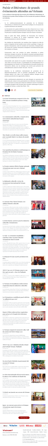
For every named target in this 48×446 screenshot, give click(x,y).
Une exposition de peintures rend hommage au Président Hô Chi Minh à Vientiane (16, 151)
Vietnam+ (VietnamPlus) (12, 1)
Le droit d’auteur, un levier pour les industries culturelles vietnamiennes (16, 221)
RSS (42, 430)
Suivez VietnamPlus (32, 90)
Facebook (6, 90)
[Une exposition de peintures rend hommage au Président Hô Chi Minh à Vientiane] (38, 153)
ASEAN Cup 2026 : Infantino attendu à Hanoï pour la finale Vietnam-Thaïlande (15, 346)
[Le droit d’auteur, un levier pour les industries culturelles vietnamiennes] (38, 224)
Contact (45, 431)
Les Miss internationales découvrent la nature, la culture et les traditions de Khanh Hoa (16, 375)
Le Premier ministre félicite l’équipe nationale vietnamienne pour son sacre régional (16, 167)
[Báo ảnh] (32, 425)
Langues (24, 431)
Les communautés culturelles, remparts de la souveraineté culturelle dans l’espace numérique (16, 118)
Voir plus (7, 95)
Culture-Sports (6, 4)
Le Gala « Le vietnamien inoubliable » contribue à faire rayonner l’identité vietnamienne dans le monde (13, 237)
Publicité (40, 431)
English (28, 1)
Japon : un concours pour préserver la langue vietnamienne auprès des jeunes (15, 406)
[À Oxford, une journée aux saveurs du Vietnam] (38, 396)
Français (31, 1)
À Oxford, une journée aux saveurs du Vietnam (16, 392)
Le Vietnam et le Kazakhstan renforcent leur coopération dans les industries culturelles (15, 284)
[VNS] (7, 425)
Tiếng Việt (24, 1)
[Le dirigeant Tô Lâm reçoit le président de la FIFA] (38, 260)
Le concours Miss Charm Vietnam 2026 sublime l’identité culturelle (14, 202)
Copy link (15, 90)
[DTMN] (23, 425)
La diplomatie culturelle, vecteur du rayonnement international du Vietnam (14, 182)
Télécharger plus (24, 417)
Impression (12, 90)
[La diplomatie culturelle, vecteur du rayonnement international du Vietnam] (38, 184)
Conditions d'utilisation (36, 430)
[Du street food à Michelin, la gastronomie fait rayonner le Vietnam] (38, 364)
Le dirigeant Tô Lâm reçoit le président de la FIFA (15, 257)
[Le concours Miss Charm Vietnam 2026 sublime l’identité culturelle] (38, 205)
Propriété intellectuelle (27, 430)
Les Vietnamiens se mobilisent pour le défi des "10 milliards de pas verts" (16, 298)
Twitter (9, 90)
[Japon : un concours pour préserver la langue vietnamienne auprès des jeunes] (38, 408)
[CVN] (15, 425)
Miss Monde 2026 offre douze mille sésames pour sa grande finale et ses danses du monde (16, 136)
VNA (28, 431)
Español (35, 1)
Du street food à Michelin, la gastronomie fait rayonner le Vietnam (16, 362)
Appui (45, 430)
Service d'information (34, 431)
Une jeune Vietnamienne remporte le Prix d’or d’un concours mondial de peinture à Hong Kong (16, 100)
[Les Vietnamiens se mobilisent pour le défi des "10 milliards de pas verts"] (38, 301)
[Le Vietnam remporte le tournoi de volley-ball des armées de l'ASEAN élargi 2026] (38, 333)
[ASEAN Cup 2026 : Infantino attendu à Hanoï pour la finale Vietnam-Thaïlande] (38, 348)
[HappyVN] (40, 425)
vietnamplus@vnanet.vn (29, 439)
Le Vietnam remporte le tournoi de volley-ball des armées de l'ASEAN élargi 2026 (16, 331)
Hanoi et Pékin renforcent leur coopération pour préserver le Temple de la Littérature (15, 313)
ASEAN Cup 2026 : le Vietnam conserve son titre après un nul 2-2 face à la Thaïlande (15, 271)
